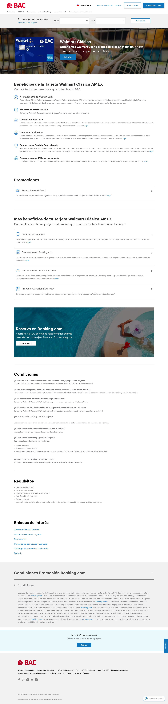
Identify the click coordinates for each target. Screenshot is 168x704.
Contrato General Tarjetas (26, 529)
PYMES (21, 12)
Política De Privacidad (65, 670)
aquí (86, 126)
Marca (56, 21)
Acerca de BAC (103, 5)
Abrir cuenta (132, 5)
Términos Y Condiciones (85, 670)
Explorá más (25, 343)
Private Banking (45, 12)
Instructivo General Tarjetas (27, 534)
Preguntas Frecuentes (119, 670)
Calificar (84, 645)
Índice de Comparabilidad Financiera (32, 673)
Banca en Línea (154, 5)
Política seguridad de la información (77, 673)
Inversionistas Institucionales (80, 12)
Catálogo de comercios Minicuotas (31, 548)
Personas (11, 12)
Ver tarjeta (140, 21)
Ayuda (118, 5)
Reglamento (20, 539)
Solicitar (68, 57)
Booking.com (36, 596)
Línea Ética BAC (103, 670)
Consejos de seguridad (45, 670)
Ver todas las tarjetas (28, 22)
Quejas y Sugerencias (26, 670)
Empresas (31, 12)
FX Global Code (55, 673)
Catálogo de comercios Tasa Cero (30, 544)
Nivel (93, 21)
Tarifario (18, 553)
